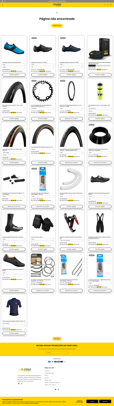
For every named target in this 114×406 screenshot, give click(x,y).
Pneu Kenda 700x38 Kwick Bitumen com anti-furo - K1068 (70, 106)
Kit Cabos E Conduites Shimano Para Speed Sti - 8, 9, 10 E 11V (41, 280)
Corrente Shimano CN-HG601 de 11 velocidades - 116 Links (40, 193)
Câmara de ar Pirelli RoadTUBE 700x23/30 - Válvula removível (99, 63)
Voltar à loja (57, 25)
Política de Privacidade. (32, 403)
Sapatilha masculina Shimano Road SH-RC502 (99, 193)
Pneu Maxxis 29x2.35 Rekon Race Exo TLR (42, 147)
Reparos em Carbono (50, 385)
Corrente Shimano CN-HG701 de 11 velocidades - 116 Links (69, 280)
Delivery (47, 378)
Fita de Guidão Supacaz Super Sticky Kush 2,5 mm (71, 193)
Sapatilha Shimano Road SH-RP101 (11, 62)
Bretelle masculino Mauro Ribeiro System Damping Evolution (99, 237)
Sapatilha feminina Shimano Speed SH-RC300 (13, 270)
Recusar (105, 401)
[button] (2, 4)
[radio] (92, 66)
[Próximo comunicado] (78, 1)
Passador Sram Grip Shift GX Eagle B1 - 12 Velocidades (13, 193)
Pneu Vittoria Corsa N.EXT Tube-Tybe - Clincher (12, 106)
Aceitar (92, 401)
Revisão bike (48, 380)
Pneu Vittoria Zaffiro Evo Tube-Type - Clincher (12, 150)
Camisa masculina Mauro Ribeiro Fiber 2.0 (13, 321)
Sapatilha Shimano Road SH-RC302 (69, 62)
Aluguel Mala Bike (49, 373)
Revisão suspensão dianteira (52, 382)
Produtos (47, 371)
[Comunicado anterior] (35, 1)
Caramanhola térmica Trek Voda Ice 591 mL (99, 106)
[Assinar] (67, 352)
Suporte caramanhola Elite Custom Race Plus (71, 237)
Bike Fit (46, 375)
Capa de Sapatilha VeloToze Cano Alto (12, 237)
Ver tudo (57, 338)
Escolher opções (14, 74)
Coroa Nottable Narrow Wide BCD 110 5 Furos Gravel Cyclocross (41, 106)
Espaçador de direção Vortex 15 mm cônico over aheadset (98, 150)
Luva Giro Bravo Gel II (36, 237)
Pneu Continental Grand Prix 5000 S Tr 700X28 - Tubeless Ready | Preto (70, 150)
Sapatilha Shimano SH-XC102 (39, 62)
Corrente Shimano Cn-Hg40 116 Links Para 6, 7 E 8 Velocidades (99, 280)
